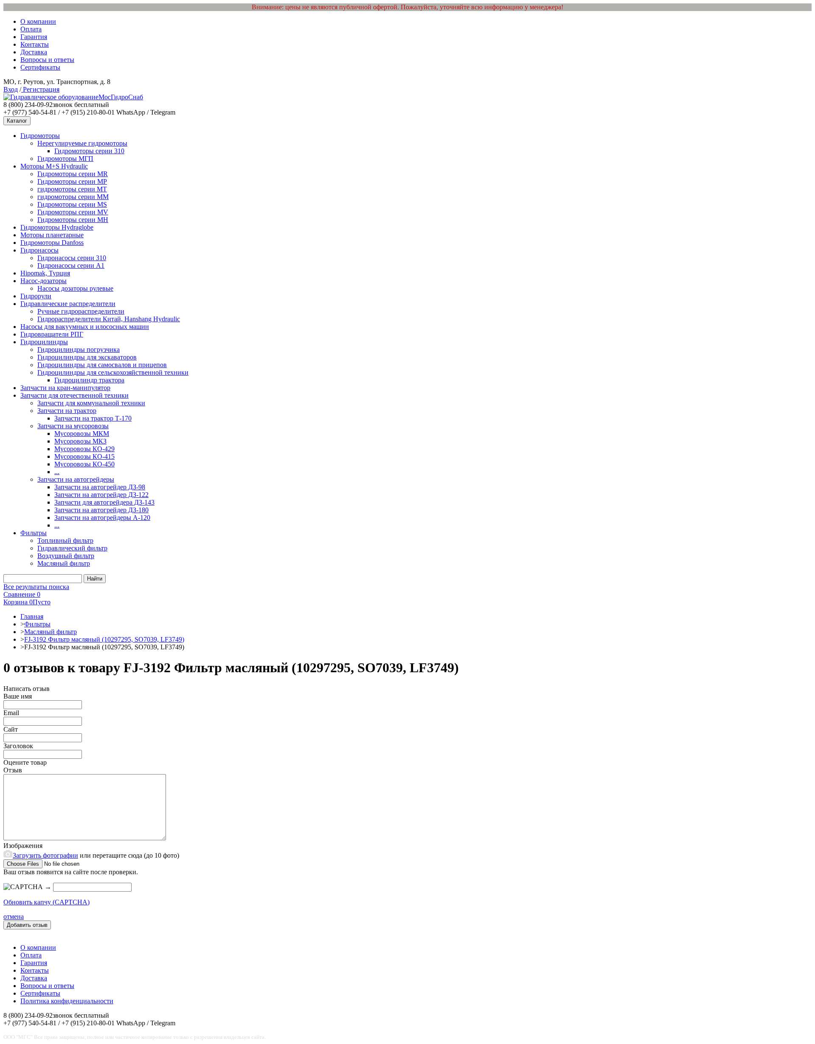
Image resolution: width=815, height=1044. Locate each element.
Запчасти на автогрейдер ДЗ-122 (101, 494)
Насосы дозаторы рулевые (75, 288)
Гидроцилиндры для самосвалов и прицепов (102, 364)
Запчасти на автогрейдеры (75, 479)
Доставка (33, 52)
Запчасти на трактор (66, 410)
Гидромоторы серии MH (72, 219)
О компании (38, 21)
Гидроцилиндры (44, 341)
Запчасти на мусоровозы (73, 425)
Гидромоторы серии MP (72, 181)
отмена (13, 916)
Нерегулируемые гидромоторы (82, 143)
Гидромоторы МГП (65, 158)
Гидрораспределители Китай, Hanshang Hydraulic (108, 319)
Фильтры (33, 532)
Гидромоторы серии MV (72, 212)
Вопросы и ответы (47, 59)
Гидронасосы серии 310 (71, 257)
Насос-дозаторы (43, 280)
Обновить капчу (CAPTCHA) (46, 902)
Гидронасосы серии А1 (70, 265)
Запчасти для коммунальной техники (91, 403)
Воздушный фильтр (65, 555)
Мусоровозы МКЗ (80, 441)
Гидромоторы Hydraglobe (56, 227)
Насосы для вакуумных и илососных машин (84, 326)
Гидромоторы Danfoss (52, 242)
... (56, 471)
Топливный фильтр (65, 540)
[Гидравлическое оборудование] (50, 97)
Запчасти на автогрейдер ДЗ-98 (99, 487)
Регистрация (40, 89)
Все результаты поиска (36, 586)
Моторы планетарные (52, 235)
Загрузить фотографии (45, 855)
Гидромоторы (40, 135)
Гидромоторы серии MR (72, 173)
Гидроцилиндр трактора (89, 380)
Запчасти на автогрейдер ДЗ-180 (101, 510)
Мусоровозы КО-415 (84, 456)
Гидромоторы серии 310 (89, 150)
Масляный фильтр (63, 563)
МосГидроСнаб (120, 97)
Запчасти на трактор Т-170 (93, 418)
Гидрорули (35, 296)
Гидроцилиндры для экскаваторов (87, 357)
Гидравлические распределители (67, 303)
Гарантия (33, 36)
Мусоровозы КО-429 (84, 448)
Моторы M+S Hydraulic (54, 166)
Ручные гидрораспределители (80, 311)
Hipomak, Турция (45, 273)
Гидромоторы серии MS (72, 204)
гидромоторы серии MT (72, 189)
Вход (10, 89)
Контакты (34, 44)
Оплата (31, 29)
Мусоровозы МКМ (81, 433)
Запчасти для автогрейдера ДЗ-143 (104, 502)
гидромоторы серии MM (73, 196)
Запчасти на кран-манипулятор (65, 387)
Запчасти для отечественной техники (74, 395)
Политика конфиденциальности (66, 1001)
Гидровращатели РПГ (51, 334)
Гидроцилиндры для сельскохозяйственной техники (112, 372)
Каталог (17, 121)
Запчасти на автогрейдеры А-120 (102, 517)
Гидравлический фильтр (72, 548)
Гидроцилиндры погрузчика (78, 349)
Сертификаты (40, 67)
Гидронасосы (39, 250)
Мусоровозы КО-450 (84, 464)
